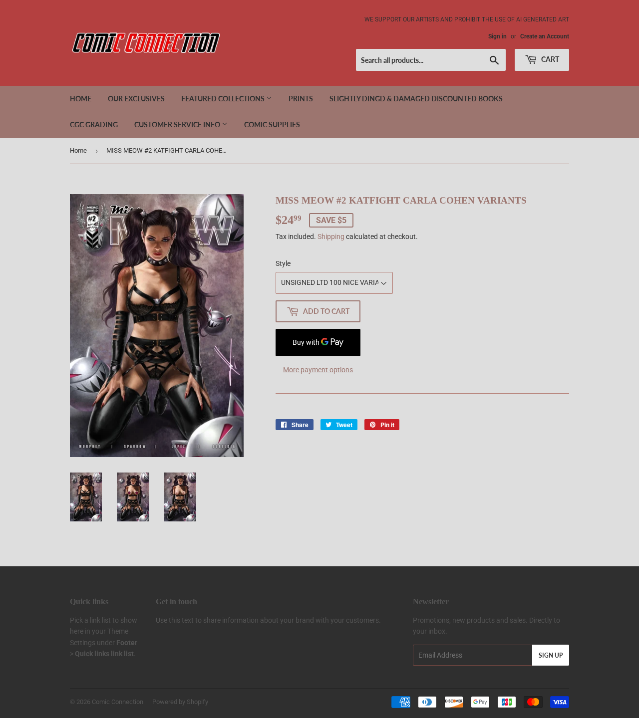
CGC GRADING (94, 124)
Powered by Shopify (180, 702)
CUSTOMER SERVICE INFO (178, 124)
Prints (301, 98)
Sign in (497, 36)
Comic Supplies (272, 124)
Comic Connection (117, 702)
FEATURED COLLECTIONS (223, 98)
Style (283, 263)
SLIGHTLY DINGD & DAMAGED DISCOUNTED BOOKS (416, 98)
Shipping (331, 236)
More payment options (318, 370)
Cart (549, 59)
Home (80, 98)
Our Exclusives (136, 98)
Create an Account (544, 36)
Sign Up (551, 655)
